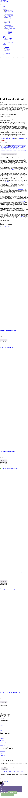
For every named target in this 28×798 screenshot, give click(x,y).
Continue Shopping (7, 794)
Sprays (9, 33)
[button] (3, 142)
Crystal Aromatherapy (10, 28)
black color (20, 189)
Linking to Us (3, 743)
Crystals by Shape (9, 15)
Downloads (2, 755)
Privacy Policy (20, 772)
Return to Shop (12, 792)
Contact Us (7, 53)
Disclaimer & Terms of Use (10, 772)
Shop (4, 57)
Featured (23, 146)
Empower (7, 148)
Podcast (4, 44)
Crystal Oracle (8, 40)
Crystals (4, 9)
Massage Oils (11, 32)
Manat (18, 197)
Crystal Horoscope (9, 42)
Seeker (16, 213)
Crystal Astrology (9, 20)
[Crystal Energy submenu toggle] (9, 21)
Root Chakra (8, 181)
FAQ (6, 48)
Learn (4, 6)
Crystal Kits (8, 17)
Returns (7, 51)
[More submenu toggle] (5, 37)
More (4, 37)
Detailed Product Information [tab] (9, 154)
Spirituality (23, 150)
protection (8, 150)
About (4, 45)
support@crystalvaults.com (6, 718)
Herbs (6, 23)
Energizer (22, 216)
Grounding (15, 148)
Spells (4, 36)
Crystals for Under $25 (16, 146)
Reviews (7, 47)
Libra (13, 169)
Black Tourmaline (23, 138)
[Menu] (0, 4)
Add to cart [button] (3, 340)
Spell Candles (8, 25)
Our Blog (2, 738)
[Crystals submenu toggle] (6, 9)
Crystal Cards (8, 39)
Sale (4, 54)
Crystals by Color (9, 14)
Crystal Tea (7, 22)
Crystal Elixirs (8, 27)
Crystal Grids (8, 18)
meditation (24, 148)
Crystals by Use (8, 12)
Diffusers (10, 31)
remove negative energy (15, 150)
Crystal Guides (8, 38)
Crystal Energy (6, 21)
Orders (1, 753)
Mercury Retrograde (17, 57)
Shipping (7, 50)
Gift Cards (2, 745)
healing (19, 148)
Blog (4, 43)
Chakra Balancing (9, 34)
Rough (10, 147)
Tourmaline (15, 147)
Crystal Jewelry (8, 16)
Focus (11, 148)
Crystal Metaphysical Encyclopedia (7, 138)
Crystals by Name (9, 11)
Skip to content (3, 0)
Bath (9, 29)
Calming (22, 147)
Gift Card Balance (4, 758)
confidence (2, 148)
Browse (4, 7)
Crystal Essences (9, 26)
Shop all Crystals (9, 10)
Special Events (9, 57)
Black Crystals (14, 145)
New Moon (2, 150)
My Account (2, 751)
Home (1, 57)
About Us (7, 49)
